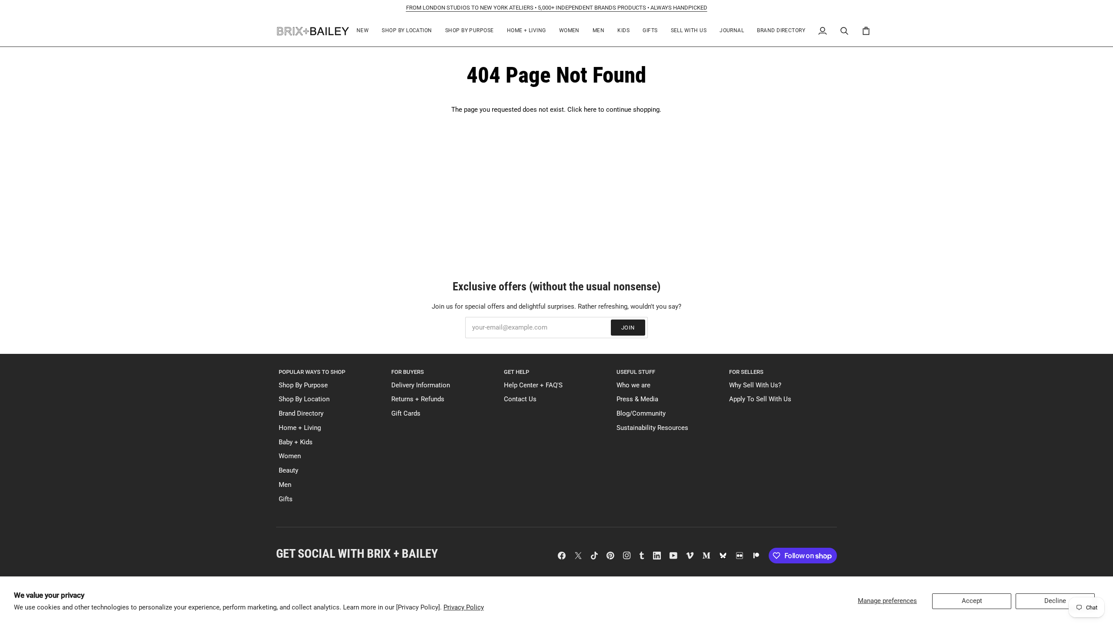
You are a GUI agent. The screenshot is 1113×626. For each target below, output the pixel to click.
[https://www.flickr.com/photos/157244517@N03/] (739, 555)
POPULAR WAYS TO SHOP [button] (312, 372)
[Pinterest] (610, 555)
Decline (1055, 601)
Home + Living (300, 428)
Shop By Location (304, 399)
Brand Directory (301, 413)
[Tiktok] (594, 555)
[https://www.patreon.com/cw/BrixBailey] (756, 555)
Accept (972, 601)
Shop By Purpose (303, 385)
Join (628, 327)
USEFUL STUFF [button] (635, 372)
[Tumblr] (642, 555)
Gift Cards (405, 413)
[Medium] (706, 555)
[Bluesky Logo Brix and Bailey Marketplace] (723, 555)
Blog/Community (641, 413)
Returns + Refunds (417, 399)
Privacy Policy (463, 607)
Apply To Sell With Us (760, 399)
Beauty (288, 470)
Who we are (633, 385)
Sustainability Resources (652, 428)
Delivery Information (420, 385)
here (590, 109)
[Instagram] (627, 555)
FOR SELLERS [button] (746, 372)
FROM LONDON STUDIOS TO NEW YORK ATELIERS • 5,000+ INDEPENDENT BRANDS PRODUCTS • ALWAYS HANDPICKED (556, 7)
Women (290, 456)
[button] (406, 31)
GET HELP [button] (516, 372)
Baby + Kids (296, 442)
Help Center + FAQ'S (533, 385)
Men (285, 485)
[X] (578, 555)
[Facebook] (562, 555)
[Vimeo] (690, 555)
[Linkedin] (657, 555)
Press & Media (637, 399)
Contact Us (520, 399)
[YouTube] (673, 555)
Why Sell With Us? (755, 385)
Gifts (286, 499)
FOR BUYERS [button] (407, 372)
